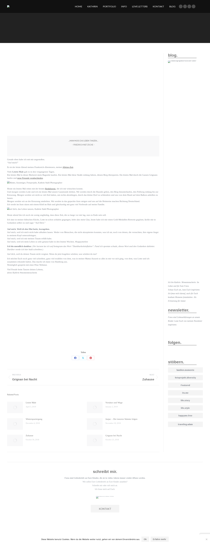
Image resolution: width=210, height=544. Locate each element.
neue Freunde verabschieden (30, 178)
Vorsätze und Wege (114, 402)
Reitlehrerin (50, 189)
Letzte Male (31, 402)
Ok (145, 539)
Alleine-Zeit (68, 167)
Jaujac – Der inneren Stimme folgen (121, 419)
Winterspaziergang (34, 419)
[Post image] (15, 407)
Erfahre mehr (159, 539)
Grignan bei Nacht (113, 435)
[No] (206, 539)
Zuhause (29, 435)
